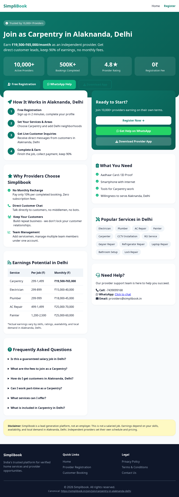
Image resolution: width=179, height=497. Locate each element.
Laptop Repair (160, 244)
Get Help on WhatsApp (135, 131)
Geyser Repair (107, 244)
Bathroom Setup (108, 252)
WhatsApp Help (61, 84)
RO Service (150, 236)
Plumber (123, 228)
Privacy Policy (131, 461)
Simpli (15, 6)
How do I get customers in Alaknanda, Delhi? (42, 378)
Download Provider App (135, 141)
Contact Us (129, 473)
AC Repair (140, 228)
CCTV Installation (127, 236)
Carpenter (104, 236)
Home (156, 6)
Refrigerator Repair (133, 244)
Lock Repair (131, 252)
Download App (96, 84)
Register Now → (134, 120)
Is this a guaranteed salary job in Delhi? (38, 359)
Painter (157, 228)
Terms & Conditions (135, 467)
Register (170, 6)
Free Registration (23, 84)
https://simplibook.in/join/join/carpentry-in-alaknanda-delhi (96, 491)
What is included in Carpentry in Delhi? (38, 408)
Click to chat (123, 294)
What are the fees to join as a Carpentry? (39, 369)
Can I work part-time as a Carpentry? (36, 388)
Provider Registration (77, 467)
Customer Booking (75, 473)
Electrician (105, 228)
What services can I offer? (28, 398)
